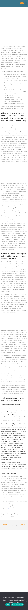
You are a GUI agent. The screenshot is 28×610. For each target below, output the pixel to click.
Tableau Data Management (13, 221)
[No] (26, 601)
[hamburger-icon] (22, 3)
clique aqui (10, 509)
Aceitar (7, 604)
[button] (26, 3)
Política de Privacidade (17, 604)
